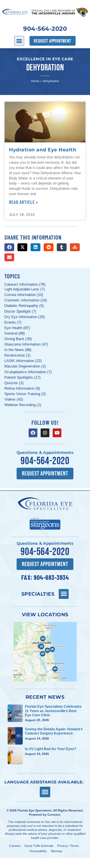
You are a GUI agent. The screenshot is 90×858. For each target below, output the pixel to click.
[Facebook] (33, 432)
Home (35, 81)
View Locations (45, 614)
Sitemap (56, 851)
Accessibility (38, 851)
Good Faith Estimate (38, 845)
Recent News (45, 697)
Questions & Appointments (45, 452)
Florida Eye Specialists (34, 810)
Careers (15, 845)
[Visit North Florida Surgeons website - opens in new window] (45, 523)
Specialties (38, 594)
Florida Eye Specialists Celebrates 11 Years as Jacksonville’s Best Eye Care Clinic (53, 711)
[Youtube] (57, 432)
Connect (53, 814)
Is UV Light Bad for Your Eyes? (50, 749)
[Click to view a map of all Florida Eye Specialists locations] (45, 651)
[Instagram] (45, 432)
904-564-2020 (45, 28)
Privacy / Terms (68, 845)
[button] (19, 41)
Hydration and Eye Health (42, 149)
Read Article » (23, 202)
